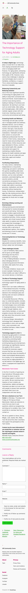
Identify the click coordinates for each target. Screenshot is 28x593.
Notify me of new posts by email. (14, 519)
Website (4, 499)
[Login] (7, 7)
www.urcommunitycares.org (11, 439)
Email (4, 491)
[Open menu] (3, 8)
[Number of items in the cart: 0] (12, 7)
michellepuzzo (16, 57)
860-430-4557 (7, 437)
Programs (6, 59)
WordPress (13, 590)
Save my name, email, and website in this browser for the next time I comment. (15, 508)
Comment (5, 466)
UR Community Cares (13, 3)
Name (4, 484)
